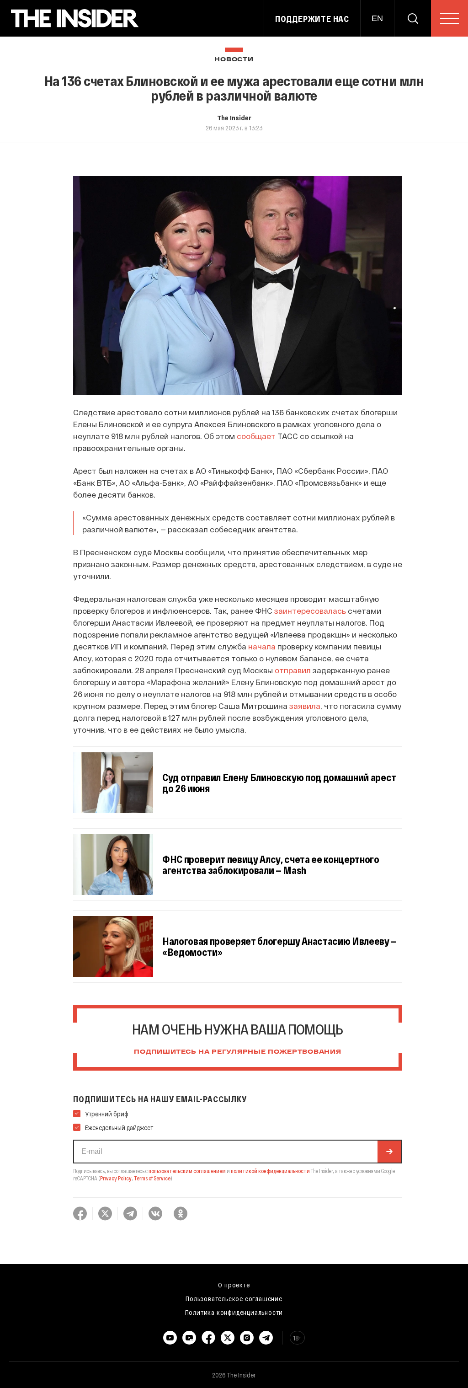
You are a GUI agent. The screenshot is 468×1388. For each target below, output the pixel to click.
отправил (293, 670)
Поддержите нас (312, 19)
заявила (304, 705)
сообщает (256, 435)
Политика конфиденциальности (234, 1312)
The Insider (234, 117)
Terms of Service (152, 1178)
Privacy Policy (116, 1178)
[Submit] (389, 1152)
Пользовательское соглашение (234, 1298)
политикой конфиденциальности (270, 1171)
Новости (233, 59)
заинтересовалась (310, 610)
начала (262, 646)
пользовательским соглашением (187, 1171)
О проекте (234, 1285)
